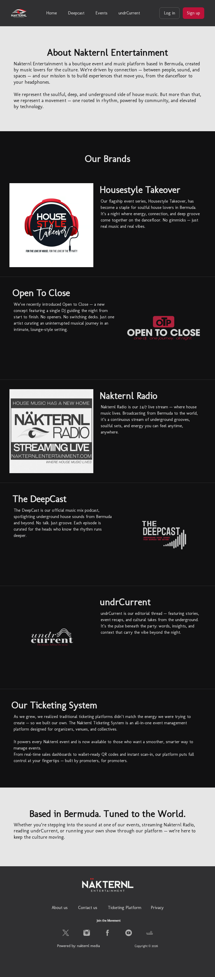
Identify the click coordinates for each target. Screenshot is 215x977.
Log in (169, 12)
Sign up (193, 12)
